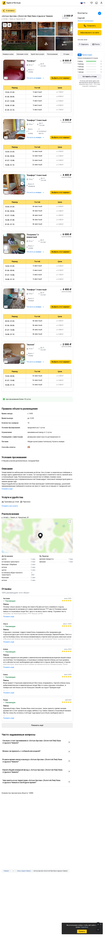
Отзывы (66, 54)
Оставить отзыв (90, 76)
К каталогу (10, 11)
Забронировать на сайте (89, 33)
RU (84, 3)
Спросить (84, 44)
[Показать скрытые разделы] (13, 871)
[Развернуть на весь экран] (22, 62)
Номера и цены (8, 54)
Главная (6, 871)
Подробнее (84, 927)
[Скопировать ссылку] (9, 25)
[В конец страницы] (98, 929)
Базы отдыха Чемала (24, 871)
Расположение (52, 54)
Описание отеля (22, 54)
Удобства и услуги (37, 54)
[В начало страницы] (98, 924)
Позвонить (91, 26)
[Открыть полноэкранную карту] (37, 535)
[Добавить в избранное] (5, 25)
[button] (92, 3)
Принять (82, 931)
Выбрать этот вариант (61, 78)
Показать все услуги (10, 506)
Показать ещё (7, 489)
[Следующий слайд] (22, 69)
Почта (97, 44)
